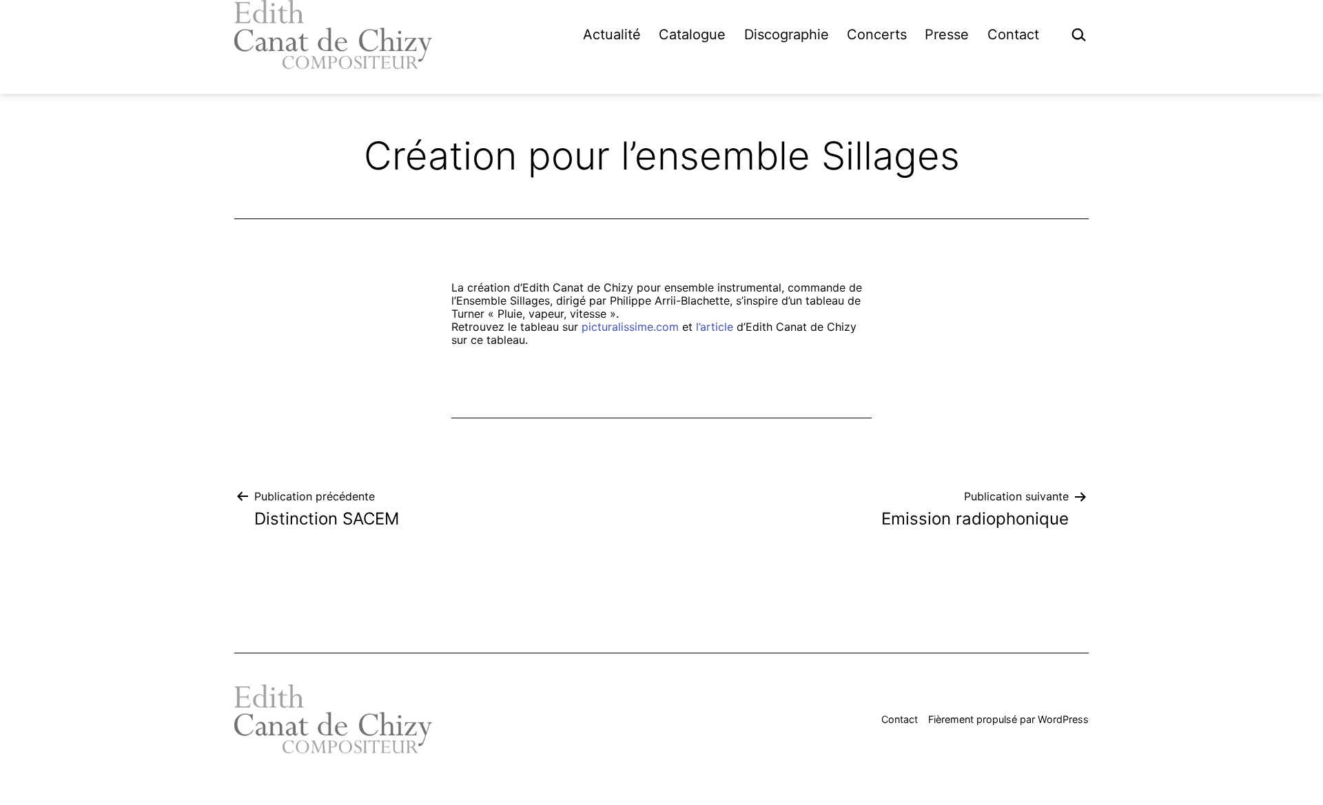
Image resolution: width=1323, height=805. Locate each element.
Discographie (786, 34)
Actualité (612, 34)
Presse (947, 34)
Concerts (877, 34)
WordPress (1063, 719)
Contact (1013, 34)
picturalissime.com (630, 327)
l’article (714, 327)
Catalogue (692, 34)
